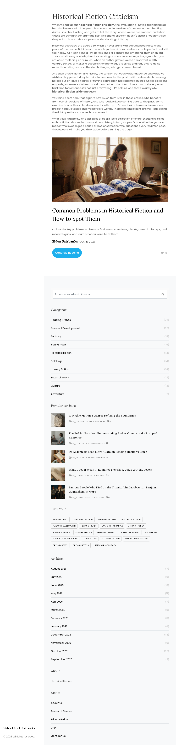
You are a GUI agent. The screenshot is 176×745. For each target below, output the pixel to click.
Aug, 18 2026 (77, 457)
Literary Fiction (110, 369)
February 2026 (110, 618)
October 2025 (110, 651)
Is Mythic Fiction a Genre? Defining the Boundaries (102, 415)
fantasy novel (60, 545)
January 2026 (110, 626)
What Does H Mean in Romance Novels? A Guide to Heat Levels (110, 469)
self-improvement (106, 532)
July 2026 (110, 577)
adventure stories (130, 532)
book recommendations (65, 538)
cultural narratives (112, 525)
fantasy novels (81, 545)
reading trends (89, 525)
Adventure (110, 394)
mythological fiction (136, 538)
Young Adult (110, 344)
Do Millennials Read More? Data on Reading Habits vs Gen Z (108, 451)
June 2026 (110, 585)
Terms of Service (61, 711)
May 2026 (110, 593)
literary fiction (136, 525)
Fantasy (110, 336)
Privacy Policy (59, 719)
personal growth (107, 519)
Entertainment (110, 377)
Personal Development (110, 328)
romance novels (61, 532)
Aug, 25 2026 (78, 421)
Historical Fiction (110, 353)
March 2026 (110, 610)
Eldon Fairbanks (65, 241)
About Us (57, 703)
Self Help (110, 361)
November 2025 (110, 643)
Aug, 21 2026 (77, 443)
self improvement (111, 538)
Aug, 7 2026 (77, 475)
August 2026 (110, 568)
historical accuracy (105, 545)
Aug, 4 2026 (77, 497)
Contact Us (58, 736)
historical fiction (131, 519)
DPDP (54, 727)
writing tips (151, 532)
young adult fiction (82, 519)
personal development (64, 525)
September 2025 (110, 659)
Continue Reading (67, 253)
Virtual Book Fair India (19, 728)
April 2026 (110, 601)
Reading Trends (110, 320)
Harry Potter (90, 538)
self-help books (83, 532)
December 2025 (110, 634)
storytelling (59, 519)
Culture (110, 386)
